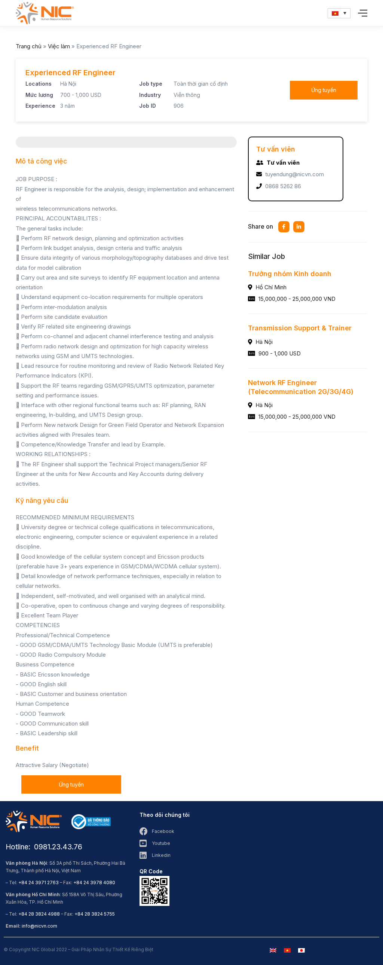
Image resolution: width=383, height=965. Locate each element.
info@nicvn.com (39, 926)
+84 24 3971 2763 (38, 882)
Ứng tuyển (323, 90)
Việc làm (59, 46)
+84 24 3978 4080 (94, 882)
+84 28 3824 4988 (39, 914)
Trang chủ (29, 46)
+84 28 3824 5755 (94, 914)
